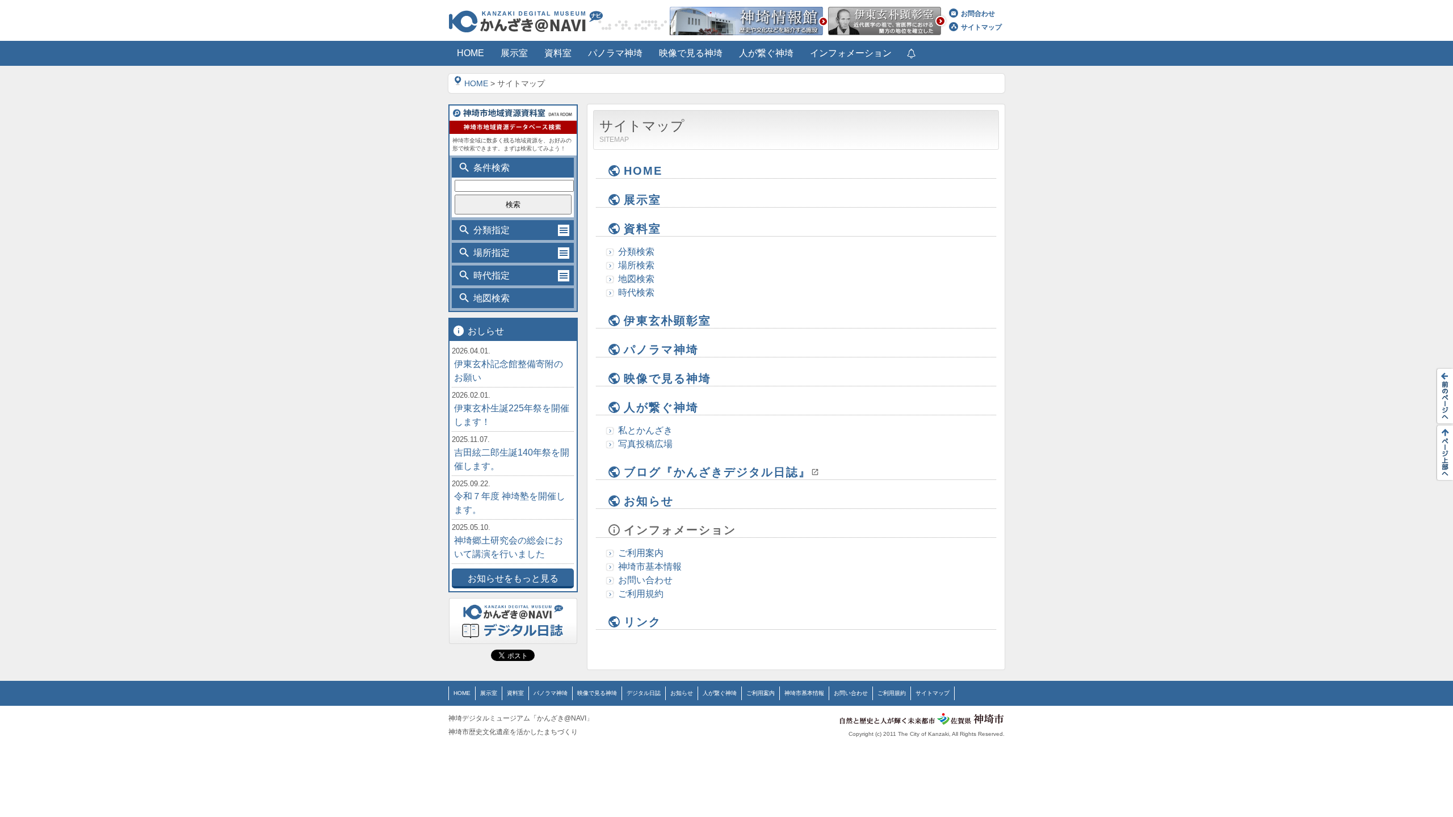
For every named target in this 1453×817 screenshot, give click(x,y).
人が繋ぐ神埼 (653, 407)
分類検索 (636, 251)
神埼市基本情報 (650, 566)
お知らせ (640, 501)
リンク (634, 622)
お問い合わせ (645, 580)
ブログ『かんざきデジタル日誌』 (709, 472)
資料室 (634, 228)
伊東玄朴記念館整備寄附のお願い (508, 370)
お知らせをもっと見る (513, 578)
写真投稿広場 (645, 444)
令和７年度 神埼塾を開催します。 (509, 503)
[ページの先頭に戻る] (1441, 452)
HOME (476, 83)
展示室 (634, 199)
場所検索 (636, 265)
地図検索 (636, 279)
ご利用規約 (640, 594)
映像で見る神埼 (659, 378)
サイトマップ (981, 27)
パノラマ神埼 (653, 349)
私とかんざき (645, 430)
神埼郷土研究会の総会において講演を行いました (508, 547)
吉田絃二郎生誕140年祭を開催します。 (511, 459)
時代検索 (636, 292)
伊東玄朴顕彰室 (659, 320)
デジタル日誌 (644, 693)
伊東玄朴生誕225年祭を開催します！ (511, 415)
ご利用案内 (640, 553)
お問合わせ (978, 14)
